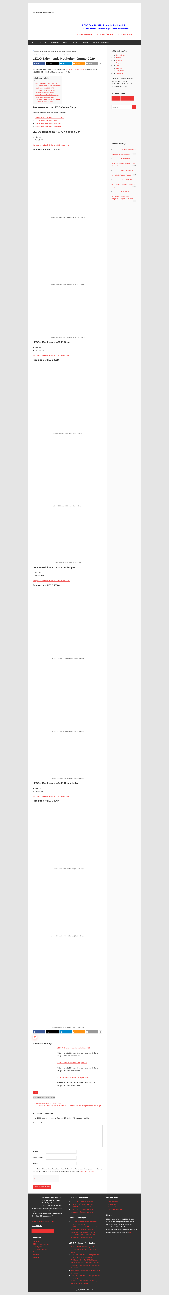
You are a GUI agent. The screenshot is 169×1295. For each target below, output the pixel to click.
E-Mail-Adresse (38, 1157)
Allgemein (36, 1241)
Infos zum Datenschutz (87, 1171)
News (65, 42)
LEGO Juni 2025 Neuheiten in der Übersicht (104, 25)
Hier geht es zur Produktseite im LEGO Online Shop (51, 145)
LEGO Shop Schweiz (125, 34)
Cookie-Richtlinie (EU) (115, 1209)
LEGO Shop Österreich (105, 34)
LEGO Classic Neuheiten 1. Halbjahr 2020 (72, 1063)
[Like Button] (35, 1037)
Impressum (112, 1204)
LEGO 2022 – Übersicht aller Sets (82, 1209)
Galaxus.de (119, 73)
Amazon (118, 58)
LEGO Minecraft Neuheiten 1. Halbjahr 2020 (72, 1078)
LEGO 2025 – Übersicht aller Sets (82, 1202)
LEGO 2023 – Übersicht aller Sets (82, 1207)
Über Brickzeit (113, 1202)
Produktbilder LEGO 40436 (46, 101)
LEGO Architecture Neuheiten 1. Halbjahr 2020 (73, 1048)
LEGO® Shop (120, 55)
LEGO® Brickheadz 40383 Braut (45, 90)
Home (32, 42)
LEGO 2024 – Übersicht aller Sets (82, 1204)
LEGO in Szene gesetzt (101, 42)
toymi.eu (119, 68)
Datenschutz (112, 1207)
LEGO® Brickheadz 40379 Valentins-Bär (47, 85)
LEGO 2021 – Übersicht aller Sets (82, 1212)
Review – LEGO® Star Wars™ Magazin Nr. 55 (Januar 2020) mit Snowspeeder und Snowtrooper (69, 1106)
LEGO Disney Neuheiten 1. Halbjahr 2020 (47, 1103)
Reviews (74, 42)
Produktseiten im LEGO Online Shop (46, 83)
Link (130, 1232)
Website (35, 1163)
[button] (39, 63)
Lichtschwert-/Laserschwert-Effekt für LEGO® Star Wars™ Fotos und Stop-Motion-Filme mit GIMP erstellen (83, 1234)
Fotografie (38, 1247)
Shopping (85, 42)
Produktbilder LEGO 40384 (46, 97)
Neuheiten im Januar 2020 (74, 69)
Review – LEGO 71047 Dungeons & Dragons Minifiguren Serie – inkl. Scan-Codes (84, 1249)
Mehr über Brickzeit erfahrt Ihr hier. (43, 1221)
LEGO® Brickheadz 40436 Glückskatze (47, 99)
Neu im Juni (55, 42)
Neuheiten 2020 (50, 1097)
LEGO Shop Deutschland (83, 34)
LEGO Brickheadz (38, 1097)
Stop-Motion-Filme (41, 1249)
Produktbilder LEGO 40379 (46, 88)
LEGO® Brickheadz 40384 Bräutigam (46, 95)
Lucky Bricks (120, 71)
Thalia (118, 65)
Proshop (118, 63)
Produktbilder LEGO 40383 (46, 92)
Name (35, 1152)
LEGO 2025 (42, 42)
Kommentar (37, 1123)
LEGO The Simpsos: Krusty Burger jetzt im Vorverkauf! (104, 29)
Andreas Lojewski (53, 55)
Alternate (119, 60)
